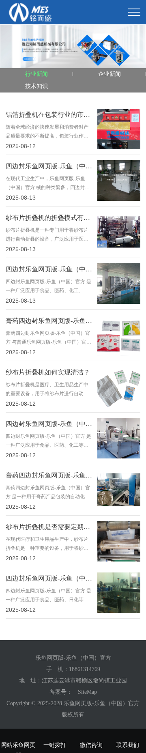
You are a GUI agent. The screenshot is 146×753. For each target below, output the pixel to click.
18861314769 (84, 669)
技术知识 (36, 86)
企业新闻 (109, 74)
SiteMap (87, 692)
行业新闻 (36, 74)
